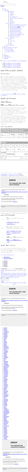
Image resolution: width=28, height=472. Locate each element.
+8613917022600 (8, 258)
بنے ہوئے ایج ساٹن (15, 30)
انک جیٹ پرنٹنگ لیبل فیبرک (18, 24)
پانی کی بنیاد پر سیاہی (18, 273)
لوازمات (12, 22)
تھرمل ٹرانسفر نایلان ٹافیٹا (10, 277)
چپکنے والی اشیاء (15, 35)
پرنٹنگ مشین (10, 11)
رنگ (11, 43)
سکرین (11, 12)
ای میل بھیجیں (5, 279)
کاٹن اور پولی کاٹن (16, 32)
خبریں (5, 46)
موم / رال (12, 40)
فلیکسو (12, 13)
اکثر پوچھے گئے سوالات (10, 47)
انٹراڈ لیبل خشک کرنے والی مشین (11, 275)
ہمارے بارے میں (8, 48)
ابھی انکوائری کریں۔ (7, 254)
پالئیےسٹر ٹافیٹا (15, 31)
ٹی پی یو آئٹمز (14, 36)
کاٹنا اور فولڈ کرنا (16, 17)
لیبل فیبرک (10, 23)
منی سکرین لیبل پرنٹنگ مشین (9, 173)
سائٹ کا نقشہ (3, 271)
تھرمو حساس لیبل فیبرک (17, 26)
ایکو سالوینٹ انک (17, 274)
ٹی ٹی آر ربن (10, 38)
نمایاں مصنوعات (11, 270)
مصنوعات (6, 9)
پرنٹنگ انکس (10, 44)
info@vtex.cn (7, 257)
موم (11, 39)
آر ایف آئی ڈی (14, 16)
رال (11, 42)
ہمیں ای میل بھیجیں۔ (7, 93)
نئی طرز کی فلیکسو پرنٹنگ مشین (10, 175)
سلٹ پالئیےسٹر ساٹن (16, 28)
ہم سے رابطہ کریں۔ (9, 51)
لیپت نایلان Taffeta (15, 27)
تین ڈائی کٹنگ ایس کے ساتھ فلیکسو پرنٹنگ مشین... (14, 232)
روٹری (11, 15)
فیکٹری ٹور (10, 50)
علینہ (2, 281)
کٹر (11, 19)
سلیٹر (11, 20)
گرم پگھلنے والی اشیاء (17, 34)
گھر (5, 8)
